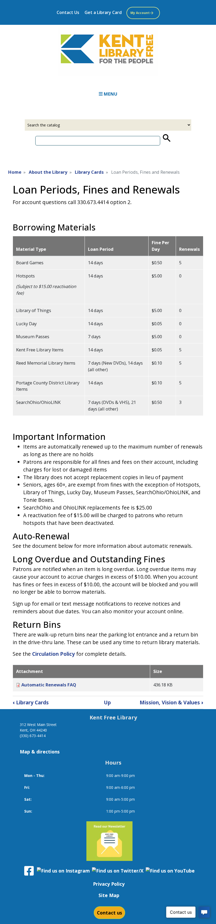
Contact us (109, 912)
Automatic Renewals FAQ (48, 685)
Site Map (109, 895)
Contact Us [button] (68, 12)
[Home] (108, 51)
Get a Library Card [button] (103, 12)
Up (107, 702)
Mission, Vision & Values (171, 702)
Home (14, 172)
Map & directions (40, 751)
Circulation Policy (53, 653)
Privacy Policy (109, 884)
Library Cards (89, 172)
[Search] (166, 138)
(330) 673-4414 (33, 735)
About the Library (48, 172)
